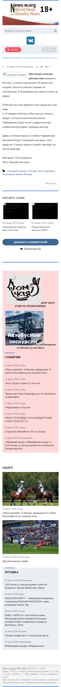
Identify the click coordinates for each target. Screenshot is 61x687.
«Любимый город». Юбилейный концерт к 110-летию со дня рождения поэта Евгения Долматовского (29, 445)
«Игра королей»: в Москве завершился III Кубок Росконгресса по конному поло (28, 371)
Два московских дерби (15, 561)
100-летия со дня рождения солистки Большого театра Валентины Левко (26, 586)
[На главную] (25, 9)
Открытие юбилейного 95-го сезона (25, 431)
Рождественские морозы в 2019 (41, 228)
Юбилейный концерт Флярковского (24, 645)
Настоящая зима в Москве (17, 174)
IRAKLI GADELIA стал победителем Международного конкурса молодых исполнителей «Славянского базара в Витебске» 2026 (26, 620)
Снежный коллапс (17, 171)
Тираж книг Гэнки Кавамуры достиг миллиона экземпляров (30, 395)
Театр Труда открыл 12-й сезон (22, 383)
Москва (32, 171)
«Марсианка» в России (17, 407)
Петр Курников (46, 171)
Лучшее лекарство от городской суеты (26, 635)
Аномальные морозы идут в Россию (14, 228)
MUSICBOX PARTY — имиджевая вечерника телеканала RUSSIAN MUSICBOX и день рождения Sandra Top (29, 601)
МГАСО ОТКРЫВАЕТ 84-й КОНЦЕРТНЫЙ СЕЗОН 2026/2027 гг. (28, 419)
